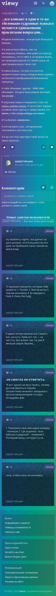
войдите (31, 202)
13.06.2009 (7, 13)
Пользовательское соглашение (21, 572)
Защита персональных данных (21, 576)
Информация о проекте (17, 522)
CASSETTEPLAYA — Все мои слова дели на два (28, 221)
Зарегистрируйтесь (12, 202)
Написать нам (12, 531)
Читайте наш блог (14, 552)
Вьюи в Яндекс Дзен (15, 556)
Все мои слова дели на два (29, 163)
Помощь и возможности (18, 527)
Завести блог (12, 547)
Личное (12, 171)
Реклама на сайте (14, 581)
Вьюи (22, 591)
